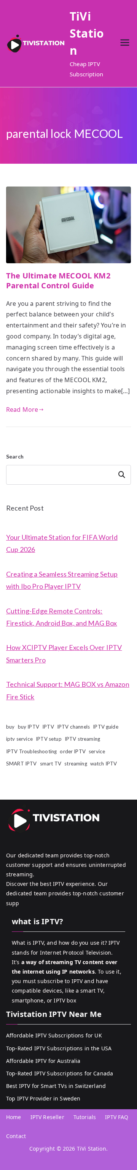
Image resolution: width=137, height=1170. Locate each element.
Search (15, 456)
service (97, 751)
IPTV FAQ (116, 1117)
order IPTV (73, 751)
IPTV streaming (82, 739)
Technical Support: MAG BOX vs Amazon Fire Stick (67, 690)
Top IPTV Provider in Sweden (43, 1098)
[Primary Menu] (125, 43)
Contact (16, 1136)
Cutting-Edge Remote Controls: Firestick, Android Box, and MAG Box (61, 617)
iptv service (19, 739)
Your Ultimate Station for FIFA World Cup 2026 (62, 543)
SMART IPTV (21, 763)
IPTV (48, 727)
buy (10, 727)
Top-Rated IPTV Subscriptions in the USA (59, 1048)
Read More (22, 409)
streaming (75, 763)
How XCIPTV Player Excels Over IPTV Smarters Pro (64, 653)
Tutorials (84, 1117)
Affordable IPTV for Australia (43, 1060)
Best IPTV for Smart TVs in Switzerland (56, 1085)
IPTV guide (105, 727)
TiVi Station (87, 33)
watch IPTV (103, 763)
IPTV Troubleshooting (31, 751)
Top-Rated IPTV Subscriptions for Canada (59, 1073)
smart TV (50, 763)
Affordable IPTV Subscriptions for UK (54, 1035)
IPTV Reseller (47, 1117)
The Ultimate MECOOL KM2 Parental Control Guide (58, 280)
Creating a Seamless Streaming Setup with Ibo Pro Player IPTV (62, 580)
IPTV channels (73, 727)
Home (13, 1117)
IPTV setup (49, 739)
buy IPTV (28, 727)
